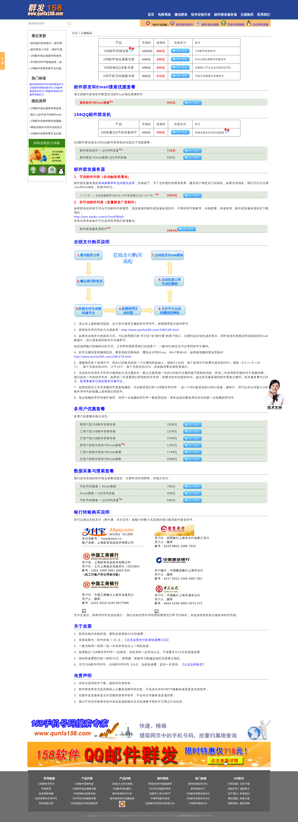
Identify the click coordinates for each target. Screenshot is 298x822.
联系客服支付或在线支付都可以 (101, 381)
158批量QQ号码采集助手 (84, 803)
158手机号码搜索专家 (84, 798)
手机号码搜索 (235, 24)
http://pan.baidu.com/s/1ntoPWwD (99, 216)
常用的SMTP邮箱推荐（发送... (48, 62)
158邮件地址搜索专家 (84, 788)
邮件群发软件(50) (39, 84)
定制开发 (233, 788)
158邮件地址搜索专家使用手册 (48, 55)
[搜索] (69, 23)
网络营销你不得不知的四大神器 (48, 127)
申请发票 (46, 788)
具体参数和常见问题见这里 (116, 183)
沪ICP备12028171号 (167, 815)
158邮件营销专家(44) (41, 87)
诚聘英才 (245, 788)
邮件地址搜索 (210, 24)
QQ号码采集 (261, 24)
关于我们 (233, 793)
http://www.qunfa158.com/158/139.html (150, 329)
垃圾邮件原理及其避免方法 (160, 803)
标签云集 (245, 798)
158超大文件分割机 (122, 783)
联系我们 (263, 14)
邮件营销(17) (37, 94)
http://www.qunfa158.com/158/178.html (102, 356)
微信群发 (181, 14)
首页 (151, 14)
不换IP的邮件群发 (160, 798)
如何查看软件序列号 (46, 798)
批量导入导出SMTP (160, 793)
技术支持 (274, 408)
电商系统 (164, 14)
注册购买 (247, 14)
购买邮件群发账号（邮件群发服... (48, 43)
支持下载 (245, 783)
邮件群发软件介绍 (122, 793)
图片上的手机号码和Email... (47, 114)
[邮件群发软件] (47, 174)
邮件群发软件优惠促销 (122, 798)
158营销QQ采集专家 (84, 793)
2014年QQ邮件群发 (160, 788)
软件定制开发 (201, 14)
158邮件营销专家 (84, 783)
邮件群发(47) (56, 84)
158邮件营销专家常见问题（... (48, 68)
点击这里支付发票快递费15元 (147, 639)
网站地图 (233, 798)
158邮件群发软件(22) (198, 798)
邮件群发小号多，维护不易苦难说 (48, 49)
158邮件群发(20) (53, 91)
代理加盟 (233, 783)
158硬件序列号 (46, 783)
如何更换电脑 (46, 793)
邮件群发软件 (184, 24)
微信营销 (245, 803)
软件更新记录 (46, 803)
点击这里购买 (193, 664)
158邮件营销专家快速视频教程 (48, 120)
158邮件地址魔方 (122, 788)
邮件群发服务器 (225, 14)
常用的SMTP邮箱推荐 (160, 783)
